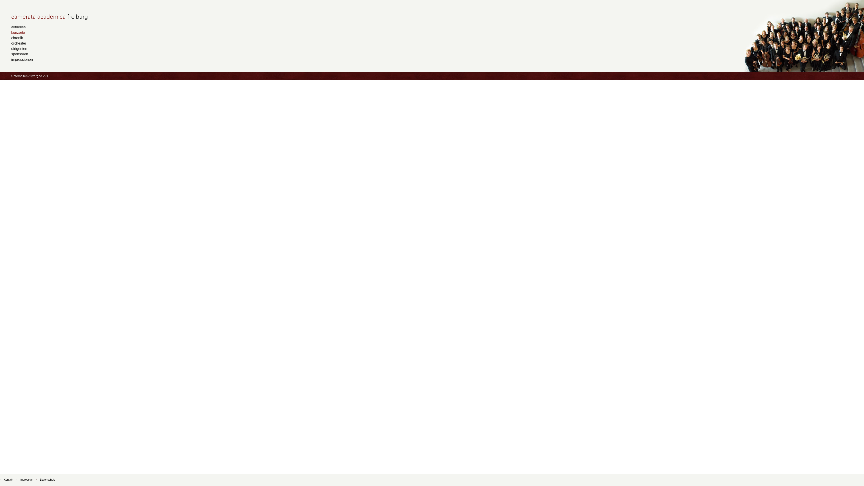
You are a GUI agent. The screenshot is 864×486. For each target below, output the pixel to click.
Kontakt (8, 479)
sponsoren (19, 54)
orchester (18, 43)
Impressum (26, 479)
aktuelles (18, 27)
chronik (17, 38)
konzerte (18, 32)
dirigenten (19, 49)
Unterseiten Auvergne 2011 (30, 76)
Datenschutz (47, 479)
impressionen (22, 59)
